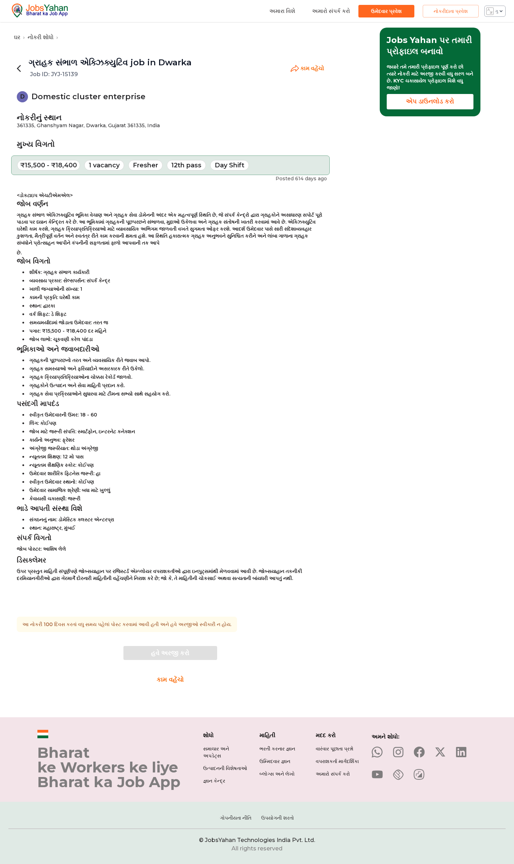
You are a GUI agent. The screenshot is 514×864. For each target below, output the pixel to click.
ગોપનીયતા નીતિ (235, 818)
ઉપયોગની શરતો (277, 818)
